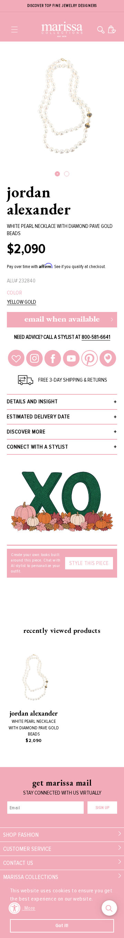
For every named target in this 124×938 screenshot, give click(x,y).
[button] (14, 29)
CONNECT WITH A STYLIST (37, 446)
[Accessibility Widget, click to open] (14, 908)
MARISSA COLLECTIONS (30, 877)
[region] (62, 6)
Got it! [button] (62, 925)
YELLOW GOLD (21, 302)
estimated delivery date (38, 416)
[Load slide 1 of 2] (57, 173)
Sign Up (102, 807)
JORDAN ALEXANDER (39, 200)
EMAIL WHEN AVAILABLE (62, 319)
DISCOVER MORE (26, 431)
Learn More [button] (23, 908)
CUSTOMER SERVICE (27, 849)
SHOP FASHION (21, 834)
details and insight (32, 401)
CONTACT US (18, 863)
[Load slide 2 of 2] (66, 173)
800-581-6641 (96, 337)
